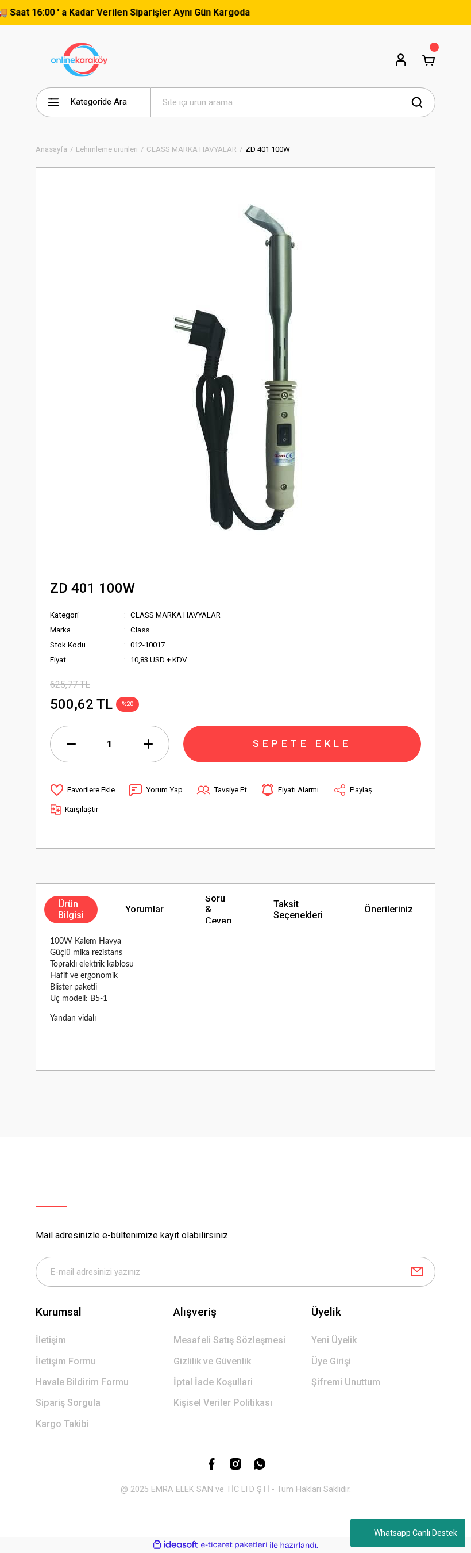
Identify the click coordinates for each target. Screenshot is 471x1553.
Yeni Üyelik (334, 1340)
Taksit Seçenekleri (298, 910)
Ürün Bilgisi (71, 910)
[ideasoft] (175, 1545)
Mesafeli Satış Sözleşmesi (229, 1340)
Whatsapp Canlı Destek (415, 1532)
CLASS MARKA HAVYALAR (175, 615)
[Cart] (428, 59)
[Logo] (82, 60)
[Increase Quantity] (148, 744)
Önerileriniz (388, 909)
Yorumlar (144, 909)
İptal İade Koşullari (213, 1381)
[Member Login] (401, 59)
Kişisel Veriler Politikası (222, 1402)
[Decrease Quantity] (71, 744)
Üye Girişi (331, 1361)
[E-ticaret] (234, 1545)
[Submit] (417, 1272)
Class (139, 630)
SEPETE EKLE (302, 743)
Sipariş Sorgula (68, 1402)
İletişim (51, 1340)
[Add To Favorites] (82, 790)
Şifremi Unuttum (345, 1381)
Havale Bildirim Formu (82, 1381)
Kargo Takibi (62, 1423)
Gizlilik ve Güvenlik (212, 1361)
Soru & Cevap (218, 909)
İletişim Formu (66, 1361)
